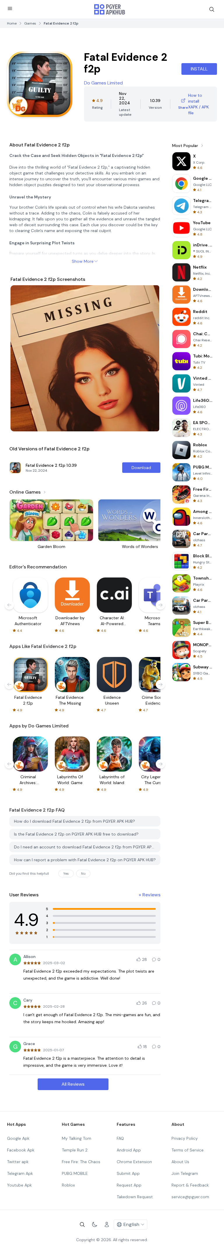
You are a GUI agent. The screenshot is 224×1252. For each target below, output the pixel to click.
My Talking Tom (76, 1138)
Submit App (128, 1173)
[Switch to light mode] (94, 1224)
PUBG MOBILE (75, 1173)
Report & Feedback (190, 1185)
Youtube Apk (19, 1185)
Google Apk (18, 1138)
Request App (129, 1185)
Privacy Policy (185, 1138)
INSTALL (199, 69)
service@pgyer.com (190, 1196)
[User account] (107, 1224)
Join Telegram (185, 1173)
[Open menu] (10, 8)
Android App (129, 1150)
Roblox (68, 1185)
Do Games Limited (103, 83)
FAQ (120, 1138)
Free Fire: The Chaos (81, 1161)
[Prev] (20, 358)
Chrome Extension (134, 1161)
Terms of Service (188, 1150)
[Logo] (109, 9)
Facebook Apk (20, 1150)
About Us (180, 1161)
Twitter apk (18, 1161)
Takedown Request (135, 1196)
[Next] (149, 358)
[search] (211, 9)
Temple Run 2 (75, 1150)
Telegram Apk (20, 1173)
